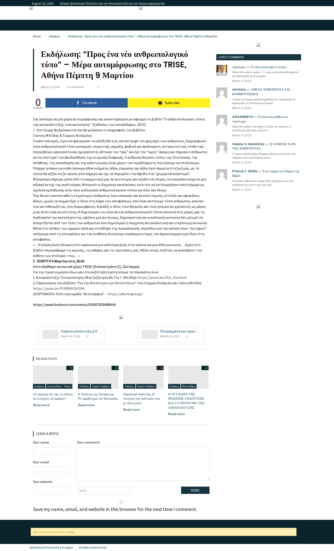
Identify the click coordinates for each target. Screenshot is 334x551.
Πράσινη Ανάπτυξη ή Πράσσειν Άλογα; (91, 331)
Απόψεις (54, 36)
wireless (239, 89)
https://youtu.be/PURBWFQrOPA (58, 288)
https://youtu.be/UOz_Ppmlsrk (162, 277)
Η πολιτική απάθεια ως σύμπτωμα (260, 119)
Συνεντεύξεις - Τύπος (59, 386)
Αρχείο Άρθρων (101, 386)
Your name (41, 442)
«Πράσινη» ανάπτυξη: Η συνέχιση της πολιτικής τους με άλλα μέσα (141, 398)
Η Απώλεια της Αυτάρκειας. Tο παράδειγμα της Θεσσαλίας (98, 396)
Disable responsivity (93, 547)
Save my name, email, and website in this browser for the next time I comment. (115, 509)
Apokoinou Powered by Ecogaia (51, 547)
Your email (41, 462)
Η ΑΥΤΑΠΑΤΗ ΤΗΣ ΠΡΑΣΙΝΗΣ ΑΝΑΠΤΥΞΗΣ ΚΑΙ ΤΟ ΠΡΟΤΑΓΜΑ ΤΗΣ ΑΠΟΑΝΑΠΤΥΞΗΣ (186, 401)
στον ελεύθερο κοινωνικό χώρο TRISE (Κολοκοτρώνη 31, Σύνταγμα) (86, 266)
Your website (42, 481)
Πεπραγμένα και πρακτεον (181, 331)
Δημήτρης (238, 67)
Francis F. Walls (244, 171)
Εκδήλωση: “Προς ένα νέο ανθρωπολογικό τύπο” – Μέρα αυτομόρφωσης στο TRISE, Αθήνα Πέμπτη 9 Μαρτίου (143, 36)
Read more (41, 405)
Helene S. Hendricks (248, 144)
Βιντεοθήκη (188, 386)
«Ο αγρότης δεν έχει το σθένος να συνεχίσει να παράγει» (53, 396)
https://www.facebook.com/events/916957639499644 (74, 304)
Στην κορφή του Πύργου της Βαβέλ (265, 173)
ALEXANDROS (242, 116)
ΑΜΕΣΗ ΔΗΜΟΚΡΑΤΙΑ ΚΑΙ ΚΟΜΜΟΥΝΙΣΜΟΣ (261, 91)
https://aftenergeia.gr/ (125, 294)
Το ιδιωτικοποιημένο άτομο (269, 67)
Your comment (88, 442)
